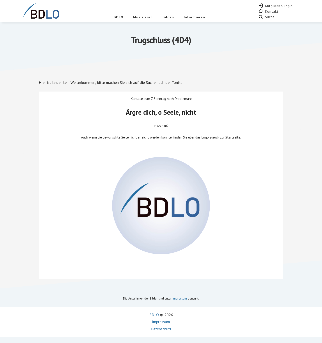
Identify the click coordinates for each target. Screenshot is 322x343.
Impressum (179, 298)
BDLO (154, 314)
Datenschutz (161, 328)
